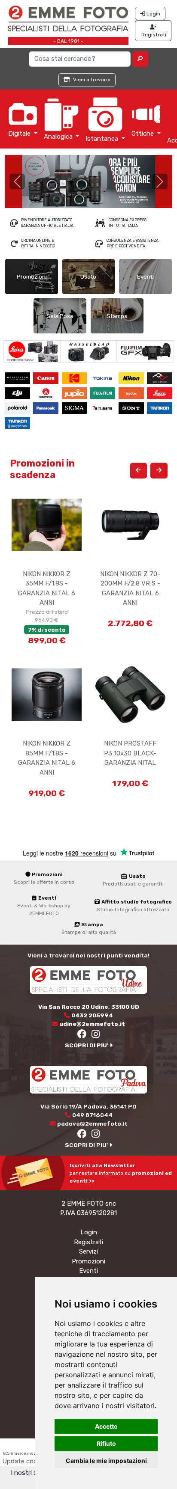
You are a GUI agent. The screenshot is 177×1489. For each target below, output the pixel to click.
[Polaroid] (18, 407)
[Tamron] (160, 407)
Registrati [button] (153, 35)
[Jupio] (75, 392)
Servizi (88, 1251)
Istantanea (102, 139)
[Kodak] (75, 377)
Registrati (88, 1242)
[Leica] (31, 351)
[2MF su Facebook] (82, 1035)
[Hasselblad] (88, 351)
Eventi (88, 1271)
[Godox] (132, 392)
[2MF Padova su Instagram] (95, 1135)
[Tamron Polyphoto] (18, 422)
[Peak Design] (160, 377)
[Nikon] (132, 377)
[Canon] (46, 377)
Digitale (20, 133)
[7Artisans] (103, 407)
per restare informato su (121, 1173)
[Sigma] (75, 407)
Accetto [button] (106, 1426)
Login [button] (152, 14)
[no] (88, 181)
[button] (140, 59)
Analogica (59, 136)
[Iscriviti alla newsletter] (35, 1173)
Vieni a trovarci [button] (91, 80)
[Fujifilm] (145, 351)
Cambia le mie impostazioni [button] (106, 1460)
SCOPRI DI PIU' (87, 1045)
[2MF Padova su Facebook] (82, 1135)
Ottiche (143, 133)
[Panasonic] (46, 407)
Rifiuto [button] (106, 1443)
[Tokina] (103, 377)
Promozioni (88, 1261)
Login (88, 1232)
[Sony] (132, 407)
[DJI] (18, 392)
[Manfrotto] (46, 392)
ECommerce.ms (18, 1453)
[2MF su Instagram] (95, 1035)
